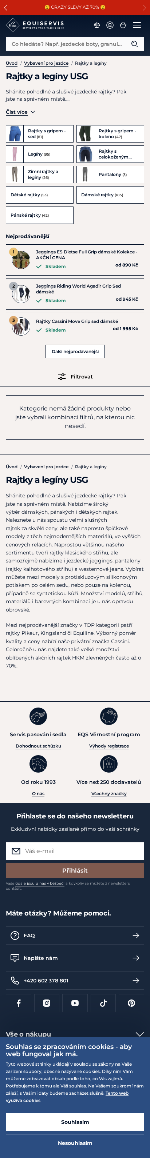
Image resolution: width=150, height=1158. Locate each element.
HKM (78, 657)
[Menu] (137, 25)
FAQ (29, 935)
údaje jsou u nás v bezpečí (39, 883)
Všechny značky (109, 793)
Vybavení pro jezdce (46, 63)
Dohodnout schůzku (38, 746)
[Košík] (123, 25)
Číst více (17, 112)
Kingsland (53, 633)
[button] (5, 7)
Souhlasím (75, 1122)
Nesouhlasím (75, 1143)
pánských (62, 512)
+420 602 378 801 (46, 980)
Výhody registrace (109, 746)
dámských (34, 512)
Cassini (120, 641)
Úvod (11, 63)
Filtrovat (82, 376)
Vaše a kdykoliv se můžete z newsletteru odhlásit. (68, 886)
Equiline (83, 633)
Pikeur (29, 633)
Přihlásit (75, 870)
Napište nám (41, 958)
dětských (90, 512)
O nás (38, 793)
